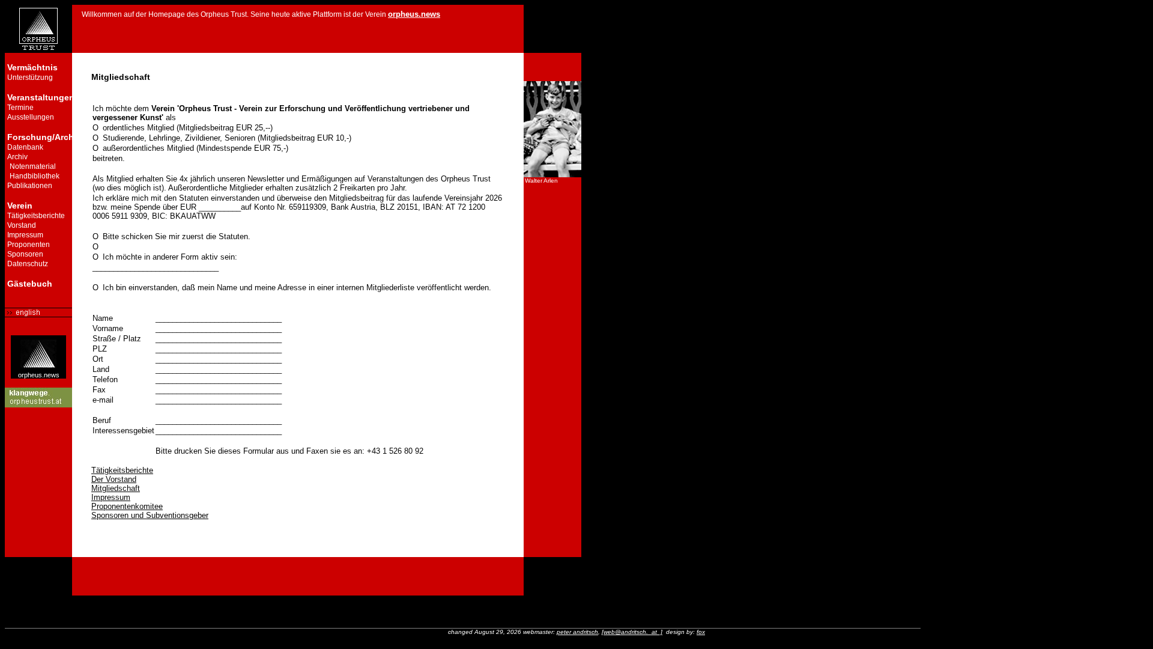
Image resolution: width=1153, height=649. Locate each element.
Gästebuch (29, 283)
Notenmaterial (33, 166)
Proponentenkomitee (127, 506)
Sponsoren (25, 254)
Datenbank (25, 147)
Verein (19, 205)
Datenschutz (27, 264)
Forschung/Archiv (44, 137)
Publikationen (29, 185)
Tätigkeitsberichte (36, 216)
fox (701, 632)
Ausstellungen (30, 117)
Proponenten (28, 244)
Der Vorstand (113, 479)
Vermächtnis (32, 67)
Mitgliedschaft (115, 488)
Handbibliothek (34, 176)
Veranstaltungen (40, 97)
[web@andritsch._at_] (632, 632)
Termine (20, 107)
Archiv (17, 157)
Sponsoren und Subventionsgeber (149, 515)
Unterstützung (30, 77)
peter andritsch (577, 632)
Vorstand (21, 225)
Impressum (25, 235)
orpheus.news (38, 375)
